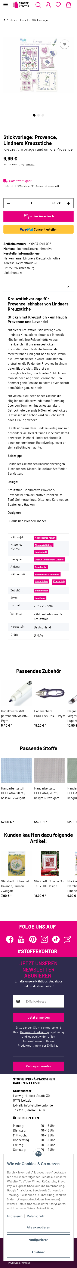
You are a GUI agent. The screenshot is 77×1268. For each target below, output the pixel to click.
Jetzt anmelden (39, 1017)
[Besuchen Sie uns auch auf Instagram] (44, 939)
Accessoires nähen (45, 537)
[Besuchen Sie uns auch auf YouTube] (21, 939)
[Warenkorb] (69, 4)
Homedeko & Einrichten (47, 574)
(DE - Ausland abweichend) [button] (44, 185)
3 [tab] (42, 115)
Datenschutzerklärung (34, 1032)
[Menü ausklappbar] (5, 2)
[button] (38, 4)
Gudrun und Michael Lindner (49, 559)
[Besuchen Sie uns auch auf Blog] (67, 939)
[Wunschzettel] (58, 4)
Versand (30, 164)
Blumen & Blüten (43, 545)
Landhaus (40, 598)
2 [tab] (38, 115)
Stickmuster (41, 590)
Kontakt (16, 272)
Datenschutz (36, 1216)
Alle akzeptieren (38, 1227)
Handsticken (41, 581)
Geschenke (40, 567)
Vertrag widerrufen (38, 1066)
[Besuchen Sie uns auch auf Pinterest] (32, 939)
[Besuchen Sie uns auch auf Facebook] (9, 939)
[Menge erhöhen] (68, 203)
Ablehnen (38, 1252)
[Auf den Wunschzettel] (64, 44)
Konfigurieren (38, 1239)
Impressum (14, 1216)
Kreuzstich (59, 581)
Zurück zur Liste (16, 20)
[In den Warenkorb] (6, 33)
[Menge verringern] (8, 203)
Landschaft (41, 552)
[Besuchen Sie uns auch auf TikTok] (55, 939)
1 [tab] (34, 115)
